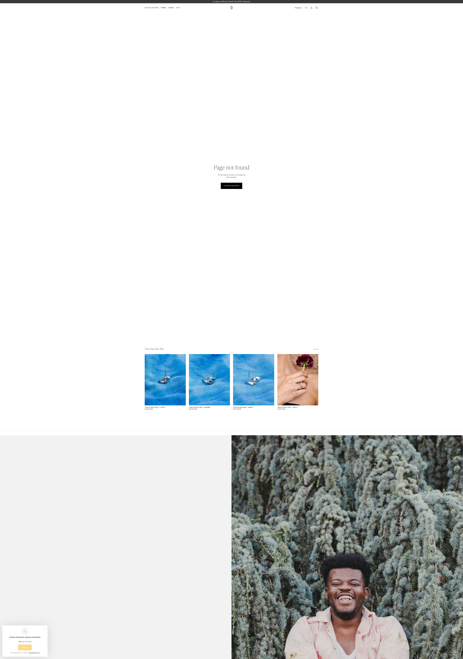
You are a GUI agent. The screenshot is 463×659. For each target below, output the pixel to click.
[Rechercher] (306, 7)
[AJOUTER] (182, 401)
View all (315, 349)
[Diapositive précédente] (148, 379)
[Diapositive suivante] (182, 379)
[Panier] (316, 7)
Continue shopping (231, 186)
